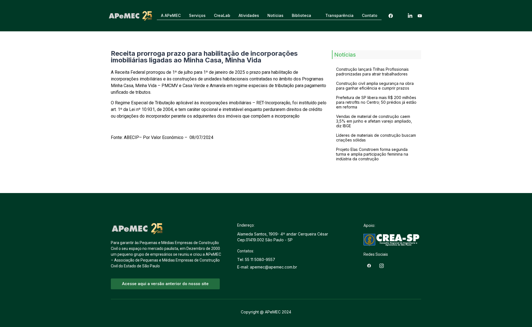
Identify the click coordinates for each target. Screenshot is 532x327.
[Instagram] (400, 15)
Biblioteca (301, 15)
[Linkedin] (410, 15)
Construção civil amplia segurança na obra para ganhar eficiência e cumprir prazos (375, 85)
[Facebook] (391, 15)
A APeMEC (171, 15)
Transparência (339, 15)
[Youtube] (420, 15)
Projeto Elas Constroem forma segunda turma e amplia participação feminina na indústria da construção (372, 154)
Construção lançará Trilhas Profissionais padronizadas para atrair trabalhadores (372, 71)
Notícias (275, 15)
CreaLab (222, 15)
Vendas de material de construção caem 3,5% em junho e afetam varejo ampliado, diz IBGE (374, 121)
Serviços (197, 15)
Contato (369, 15)
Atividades (249, 15)
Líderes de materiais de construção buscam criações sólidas (376, 137)
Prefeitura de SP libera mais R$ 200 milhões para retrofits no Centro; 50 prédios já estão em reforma (376, 102)
